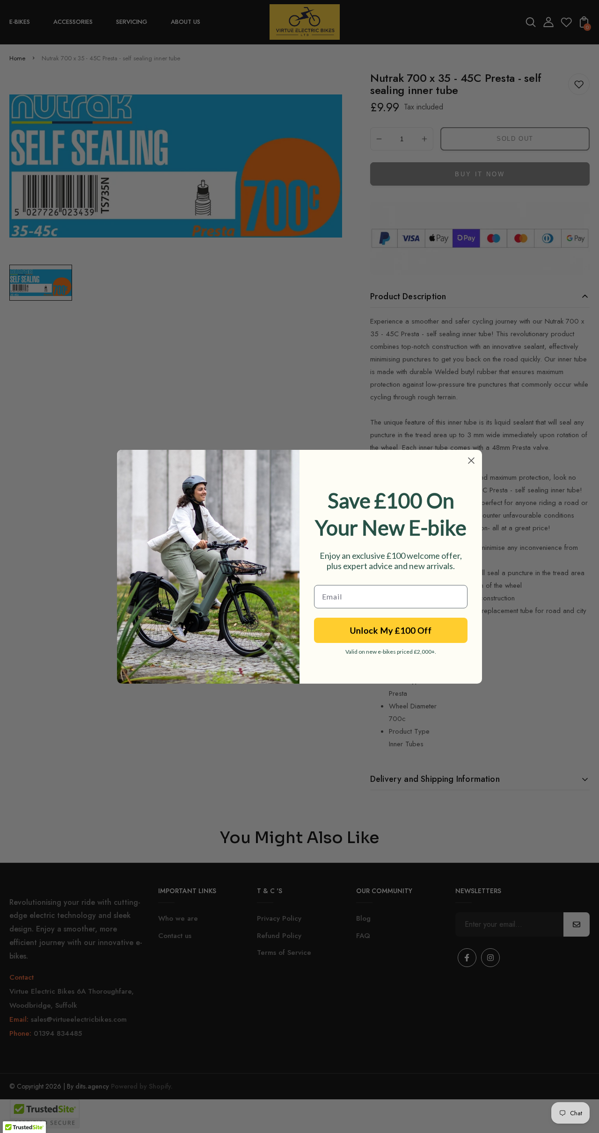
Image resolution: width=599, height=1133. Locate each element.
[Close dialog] (471, 461)
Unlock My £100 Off (391, 630)
